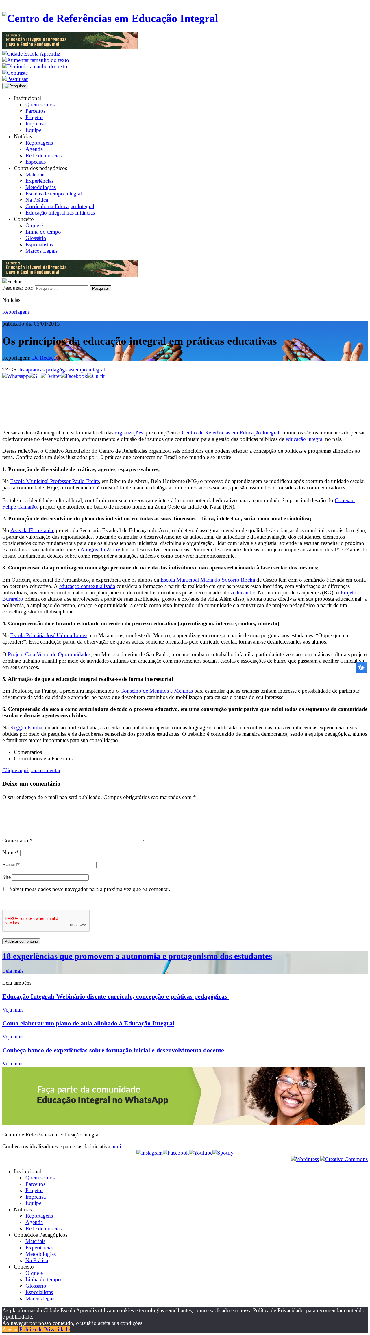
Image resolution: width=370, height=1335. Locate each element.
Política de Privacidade (44, 1329)
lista (23, 370)
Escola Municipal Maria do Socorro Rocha (207, 580)
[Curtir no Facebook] (185, 398)
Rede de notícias (43, 155)
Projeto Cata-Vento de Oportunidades (49, 654)
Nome (10, 852)
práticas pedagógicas (50, 370)
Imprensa (35, 124)
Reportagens (39, 143)
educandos (244, 592)
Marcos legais (40, 1298)
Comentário (17, 840)
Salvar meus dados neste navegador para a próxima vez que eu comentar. (90, 889)
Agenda (34, 149)
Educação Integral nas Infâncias (60, 213)
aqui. (117, 1146)
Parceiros (35, 111)
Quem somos (40, 104)
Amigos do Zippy (100, 549)
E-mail (11, 864)
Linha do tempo (43, 232)
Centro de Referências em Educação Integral (230, 433)
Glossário (35, 238)
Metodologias (40, 187)
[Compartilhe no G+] (35, 376)
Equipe (33, 130)
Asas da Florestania (31, 530)
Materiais (35, 174)
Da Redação (45, 358)
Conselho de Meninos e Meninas (157, 691)
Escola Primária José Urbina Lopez (48, 635)
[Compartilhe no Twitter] (51, 376)
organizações (129, 433)
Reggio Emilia (26, 727)
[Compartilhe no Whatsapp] (15, 376)
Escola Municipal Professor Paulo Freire (54, 481)
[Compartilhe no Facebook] (74, 376)
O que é (34, 225)
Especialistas (39, 244)
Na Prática (36, 200)
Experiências (39, 181)
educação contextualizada (87, 586)
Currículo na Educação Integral (59, 206)
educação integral (305, 439)
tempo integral (89, 370)
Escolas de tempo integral (53, 194)
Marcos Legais (41, 251)
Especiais (35, 162)
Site (6, 877)
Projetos (34, 117)
